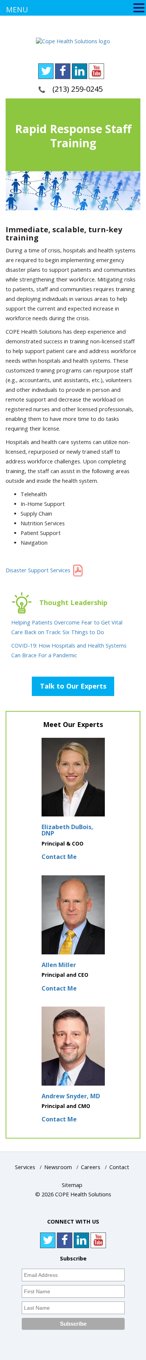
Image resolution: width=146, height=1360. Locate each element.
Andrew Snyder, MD (71, 1096)
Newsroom (58, 1167)
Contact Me (59, 857)
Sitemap (72, 1185)
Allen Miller (59, 965)
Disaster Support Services (39, 570)
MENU (17, 9)
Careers (90, 1167)
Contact (119, 1167)
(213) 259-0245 (77, 89)
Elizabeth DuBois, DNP (67, 830)
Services (25, 1167)
